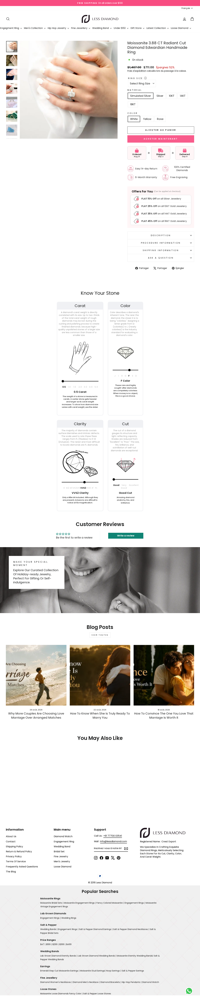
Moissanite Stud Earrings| (92, 970)
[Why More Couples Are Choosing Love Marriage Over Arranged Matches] (36, 675)
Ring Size (135, 78)
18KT (133, 104)
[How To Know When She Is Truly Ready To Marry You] (100, 675)
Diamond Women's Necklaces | (56, 982)
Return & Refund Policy (19, 851)
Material (134, 90)
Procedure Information (161, 242)
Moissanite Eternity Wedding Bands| (135, 955)
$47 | (42, 944)
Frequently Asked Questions (22, 866)
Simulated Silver (140, 96)
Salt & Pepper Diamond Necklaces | (131, 929)
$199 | (49, 944)
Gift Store (136, 28)
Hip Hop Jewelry (57, 28)
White (134, 119)
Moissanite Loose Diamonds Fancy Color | (61, 993)
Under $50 (120, 28)
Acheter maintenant (161, 138)
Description (161, 235)
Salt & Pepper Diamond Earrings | (95, 929)
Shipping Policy (14, 846)
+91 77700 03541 (112, 835)
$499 (68, 944)
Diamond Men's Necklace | (86, 982)
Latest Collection (156, 28)
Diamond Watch (63, 836)
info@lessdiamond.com (113, 841)
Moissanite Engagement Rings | (80, 902)
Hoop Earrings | (113, 970)
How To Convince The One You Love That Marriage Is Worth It (163, 715)
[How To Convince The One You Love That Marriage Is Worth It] (164, 675)
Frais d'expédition (136, 70)
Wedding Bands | (48, 929)
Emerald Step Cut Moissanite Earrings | (59, 970)
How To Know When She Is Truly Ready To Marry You (100, 715)
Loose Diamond (180, 28)
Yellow (147, 119)
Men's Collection (33, 28)
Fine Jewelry (61, 856)
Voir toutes (100, 635)
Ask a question (160, 257)
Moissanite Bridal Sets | (51, 902)
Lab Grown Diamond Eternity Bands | (58, 955)
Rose (160, 119)
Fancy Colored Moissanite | (110, 902)
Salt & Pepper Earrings (133, 970)
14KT (183, 96)
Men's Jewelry (62, 861)
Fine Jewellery (79, 28)
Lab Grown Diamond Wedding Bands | (97, 955)
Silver (160, 96)
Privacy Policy (14, 856)
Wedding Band (100, 28)
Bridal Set (59, 851)
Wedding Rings (68, 917)
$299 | (55, 944)
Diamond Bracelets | (110, 982)
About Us (11, 836)
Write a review (125, 535)
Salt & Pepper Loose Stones (97, 993)
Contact (11, 841)
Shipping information (161, 250)
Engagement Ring (64, 841)
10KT (171, 96)
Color (132, 113)
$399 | (62, 944)
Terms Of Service (16, 861)
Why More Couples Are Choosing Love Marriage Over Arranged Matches (36, 715)
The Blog (11, 871)
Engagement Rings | (135, 902)
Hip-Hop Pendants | (131, 982)
